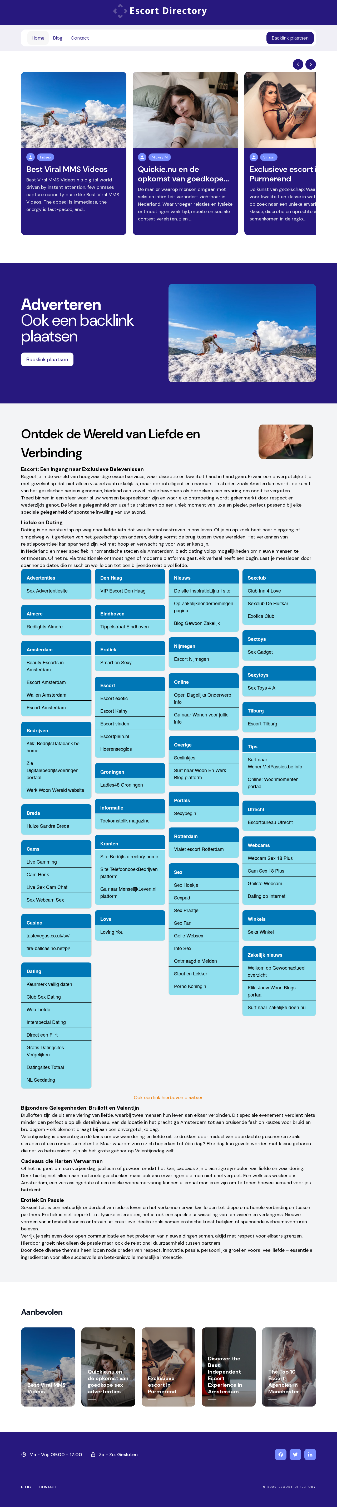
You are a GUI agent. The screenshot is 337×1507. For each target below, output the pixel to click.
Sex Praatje (186, 910)
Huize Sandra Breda (48, 825)
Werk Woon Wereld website (55, 789)
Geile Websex (188, 935)
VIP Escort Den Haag (123, 590)
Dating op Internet (266, 895)
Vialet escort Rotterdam (199, 848)
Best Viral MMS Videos (67, 169)
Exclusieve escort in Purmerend (285, 174)
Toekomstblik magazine (125, 820)
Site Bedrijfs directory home (129, 856)
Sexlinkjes (184, 757)
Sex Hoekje (186, 884)
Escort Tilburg (262, 723)
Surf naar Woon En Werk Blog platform (200, 774)
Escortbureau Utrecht (270, 822)
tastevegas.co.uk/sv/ (48, 935)
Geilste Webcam (265, 883)
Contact (80, 38)
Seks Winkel (261, 931)
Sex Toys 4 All (262, 687)
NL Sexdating (41, 1079)
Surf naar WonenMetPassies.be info (275, 763)
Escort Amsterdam (46, 681)
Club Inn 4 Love (264, 590)
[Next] (310, 64)
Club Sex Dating (44, 996)
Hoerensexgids (116, 748)
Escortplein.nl (114, 736)
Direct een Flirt (42, 1034)
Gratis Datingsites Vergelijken (45, 1051)
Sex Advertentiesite (47, 590)
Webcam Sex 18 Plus (270, 857)
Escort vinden (114, 723)
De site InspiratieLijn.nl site (202, 590)
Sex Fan (182, 922)
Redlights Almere (45, 626)
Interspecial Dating (46, 1021)
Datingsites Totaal (45, 1066)
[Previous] (298, 64)
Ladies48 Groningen (121, 784)
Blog (57, 38)
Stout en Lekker (190, 973)
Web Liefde (38, 1009)
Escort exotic (114, 698)
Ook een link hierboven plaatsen (169, 1097)
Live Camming (42, 861)
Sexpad (182, 897)
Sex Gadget (260, 651)
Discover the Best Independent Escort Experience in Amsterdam (225, 1375)
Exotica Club (261, 615)
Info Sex (182, 948)
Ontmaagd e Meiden (195, 960)
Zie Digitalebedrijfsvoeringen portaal (52, 770)
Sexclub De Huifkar (268, 603)
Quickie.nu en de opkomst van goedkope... (183, 174)
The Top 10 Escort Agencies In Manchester (283, 1381)
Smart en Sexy (116, 662)
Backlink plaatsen (290, 38)
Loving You (111, 931)
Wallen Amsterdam (46, 694)
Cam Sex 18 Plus (266, 870)
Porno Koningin (190, 986)
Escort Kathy (113, 710)
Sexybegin (185, 813)
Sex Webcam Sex (45, 899)
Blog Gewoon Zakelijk (197, 622)
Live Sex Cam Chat (47, 886)
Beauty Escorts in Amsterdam (45, 666)
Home (38, 38)
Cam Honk (38, 874)
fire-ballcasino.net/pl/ (48, 948)
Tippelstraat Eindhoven (124, 626)
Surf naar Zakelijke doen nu (277, 1007)
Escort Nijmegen (191, 658)
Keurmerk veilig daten (49, 983)
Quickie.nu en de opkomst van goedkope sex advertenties (108, 1381)
